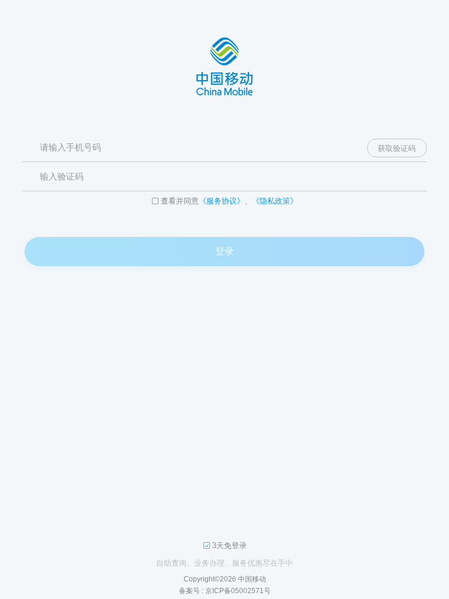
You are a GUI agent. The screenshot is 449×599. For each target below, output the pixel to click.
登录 (224, 251)
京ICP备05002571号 (238, 591)
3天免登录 (229, 546)
